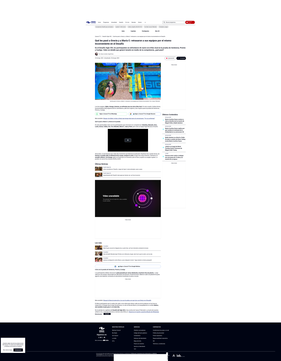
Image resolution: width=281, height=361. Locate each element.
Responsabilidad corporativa (160, 338)
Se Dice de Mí (168, 117)
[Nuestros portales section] (124, 327)
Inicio (123, 31)
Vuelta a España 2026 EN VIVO (135, 26)
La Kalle (114, 338)
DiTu (113, 341)
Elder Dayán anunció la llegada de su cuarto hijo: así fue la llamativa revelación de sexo (125, 248)
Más (145, 22)
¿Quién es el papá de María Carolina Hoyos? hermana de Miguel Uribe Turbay (173, 148)
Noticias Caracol (116, 330)
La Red (166, 153)
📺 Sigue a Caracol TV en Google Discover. (144, 114)
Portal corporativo (157, 335)
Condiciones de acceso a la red (161, 330)
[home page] (91, 22)
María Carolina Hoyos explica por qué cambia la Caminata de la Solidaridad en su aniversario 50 (175, 130)
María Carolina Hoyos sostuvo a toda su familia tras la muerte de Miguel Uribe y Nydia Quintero (174, 121)
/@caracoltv (171, 58)
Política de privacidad (158, 333)
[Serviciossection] (146, 327)
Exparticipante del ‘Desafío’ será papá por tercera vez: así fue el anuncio (121, 175)
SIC (154, 341)
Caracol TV (98, 36)
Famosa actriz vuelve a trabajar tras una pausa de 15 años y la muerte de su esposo (174, 157)
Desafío (107, 314)
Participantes (145, 31)
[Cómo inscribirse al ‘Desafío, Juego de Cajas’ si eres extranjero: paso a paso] (98, 169)
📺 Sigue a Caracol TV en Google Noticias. (129, 266)
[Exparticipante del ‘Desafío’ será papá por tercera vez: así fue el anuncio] (98, 175)
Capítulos (133, 31)
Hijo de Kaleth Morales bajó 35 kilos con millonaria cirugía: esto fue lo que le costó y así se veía (127, 254)
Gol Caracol (115, 335)
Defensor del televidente (140, 338)
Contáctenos (137, 335)
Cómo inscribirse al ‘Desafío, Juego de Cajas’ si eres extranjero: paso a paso (122, 169)
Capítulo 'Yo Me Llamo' (121, 26)
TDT (135, 349)
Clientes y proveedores (139, 330)
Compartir (182, 58)
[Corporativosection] (168, 327)
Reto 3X (157, 31)
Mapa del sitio (137, 341)
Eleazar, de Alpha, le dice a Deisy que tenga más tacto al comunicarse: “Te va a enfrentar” (129, 118)
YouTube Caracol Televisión (150, 26)
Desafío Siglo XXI (106, 36)
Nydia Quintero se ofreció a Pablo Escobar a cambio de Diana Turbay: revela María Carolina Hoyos (175, 139)
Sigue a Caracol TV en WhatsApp (108, 114)
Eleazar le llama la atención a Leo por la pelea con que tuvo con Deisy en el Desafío (127, 300)
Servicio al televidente (139, 346)
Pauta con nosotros (139, 343)
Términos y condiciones (159, 343)
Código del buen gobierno (140, 333)
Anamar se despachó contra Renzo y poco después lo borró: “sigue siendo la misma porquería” (127, 260)
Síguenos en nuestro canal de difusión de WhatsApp (144, 312)
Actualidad (105, 246)
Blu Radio (114, 333)
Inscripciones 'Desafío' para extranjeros (104, 26)
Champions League (163, 26)
